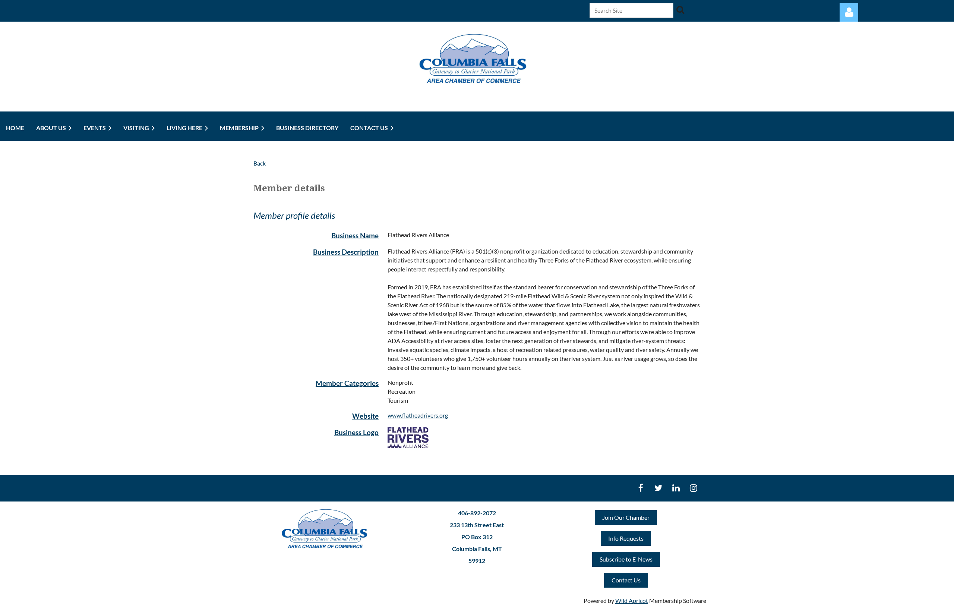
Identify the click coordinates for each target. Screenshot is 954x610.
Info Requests (626, 538)
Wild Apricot (631, 600)
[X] (658, 488)
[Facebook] (640, 488)
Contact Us (626, 580)
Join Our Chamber (626, 517)
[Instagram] (693, 488)
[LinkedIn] (676, 488)
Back (259, 163)
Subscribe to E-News (626, 559)
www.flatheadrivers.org (418, 415)
